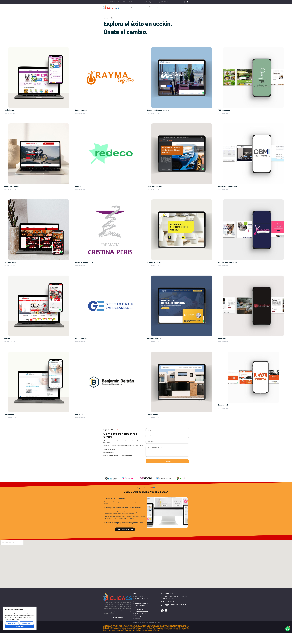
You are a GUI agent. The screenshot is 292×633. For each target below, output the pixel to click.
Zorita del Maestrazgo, (151, 630)
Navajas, (168, 627)
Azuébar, (181, 625)
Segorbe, (134, 629)
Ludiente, (143, 627)
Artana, (174, 625)
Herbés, (118, 627)
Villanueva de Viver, (110, 630)
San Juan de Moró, (185, 628)
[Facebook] (162, 610)
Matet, (149, 627)
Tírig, (166, 629)
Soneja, (149, 629)
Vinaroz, (133, 630)
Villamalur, (181, 629)
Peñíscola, (113, 628)
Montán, (156, 627)
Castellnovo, (166, 626)
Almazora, (135, 625)
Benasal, (113, 626)
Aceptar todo (20, 626)
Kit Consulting (168, 7)
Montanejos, (160, 627)
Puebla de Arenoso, (133, 628)
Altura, (158, 625)
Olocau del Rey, (176, 627)
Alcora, (111, 625)
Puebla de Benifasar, (141, 628)
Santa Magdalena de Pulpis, (126, 629)
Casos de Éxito (147, 7)
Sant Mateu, (118, 629)
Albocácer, (187, 624)
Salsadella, (172, 628)
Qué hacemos (135, 7)
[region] (19, 618)
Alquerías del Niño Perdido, (151, 625)
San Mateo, (114, 629)
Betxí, (133, 626)
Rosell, (165, 628)
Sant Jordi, (110, 629)
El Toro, (176, 629)
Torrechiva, (123, 629)
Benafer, (105, 626)
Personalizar (11, 623)
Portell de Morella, (126, 628)
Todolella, (168, 629)
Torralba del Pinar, (181, 629)
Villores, (130, 630)
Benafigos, (109, 626)
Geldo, (116, 627)
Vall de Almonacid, (142, 629)
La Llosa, (139, 627)
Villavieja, (126, 630)
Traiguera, (127, 629)
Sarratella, (138, 629)
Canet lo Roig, (149, 626)
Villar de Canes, (117, 630)
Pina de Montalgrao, (119, 628)
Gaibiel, (112, 627)
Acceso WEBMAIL (118, 617)
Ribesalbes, (161, 628)
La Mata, (146, 627)
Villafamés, (159, 629)
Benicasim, (121, 626)
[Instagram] (166, 610)
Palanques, (105, 628)
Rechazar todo (26, 623)
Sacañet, (168, 628)
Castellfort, (162, 626)
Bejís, (188, 625)
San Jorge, (105, 629)
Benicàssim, (125, 626)
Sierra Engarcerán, (144, 629)
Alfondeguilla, (121, 625)
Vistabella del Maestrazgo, (140, 630)
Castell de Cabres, (155, 626)
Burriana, (138, 626)
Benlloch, (130, 626)
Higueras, (123, 627)
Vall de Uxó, (148, 629)
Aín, (184, 624)
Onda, (180, 627)
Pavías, (109, 628)
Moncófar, (153, 627)
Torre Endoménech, (112, 629)
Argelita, (171, 625)
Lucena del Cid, (134, 627)
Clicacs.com (156, 622)
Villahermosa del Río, (174, 629)
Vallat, (152, 629)
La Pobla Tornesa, (155, 628)
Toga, (171, 629)
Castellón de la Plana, (173, 626)
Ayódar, (177, 625)
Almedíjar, (139, 625)
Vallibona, (155, 629)
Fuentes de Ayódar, (107, 627)
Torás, (174, 629)
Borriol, (135, 626)
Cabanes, (142, 626)
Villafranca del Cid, (166, 629)
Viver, (146, 630)
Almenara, (144, 625)
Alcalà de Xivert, (106, 625)
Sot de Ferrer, (153, 629)
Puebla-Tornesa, (149, 628)
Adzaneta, (181, 624)
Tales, (160, 629)
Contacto (184, 7)
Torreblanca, (118, 629)
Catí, (188, 626)
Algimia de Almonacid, (128, 625)
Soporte (177, 7)
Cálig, (145, 626)
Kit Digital (157, 7)
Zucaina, (158, 630)
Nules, (171, 627)
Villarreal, (123, 630)
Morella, (165, 627)
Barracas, (185, 625)
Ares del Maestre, (166, 625)
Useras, (131, 629)
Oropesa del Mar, (185, 627)
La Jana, (126, 627)
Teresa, (163, 629)
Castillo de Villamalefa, (182, 626)
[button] (287, 628)
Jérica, (129, 627)
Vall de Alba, (135, 629)
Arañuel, (161, 625)
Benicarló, (116, 626)
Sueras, (157, 629)
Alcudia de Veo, (116, 625)
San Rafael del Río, (178, 628)
